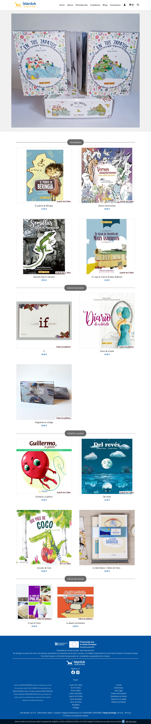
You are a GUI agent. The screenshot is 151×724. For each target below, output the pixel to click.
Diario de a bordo (107, 351)
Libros (70, 5)
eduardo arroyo (43, 685)
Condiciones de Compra (119, 696)
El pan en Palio (34, 623)
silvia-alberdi (32, 700)
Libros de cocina (76, 702)
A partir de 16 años (76, 696)
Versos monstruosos (107, 205)
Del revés (107, 496)
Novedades (76, 704)
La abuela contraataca (75, 623)
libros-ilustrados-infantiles (33, 691)
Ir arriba (118, 685)
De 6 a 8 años (76, 690)
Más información (131, 721)
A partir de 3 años (75, 685)
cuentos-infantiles (26, 685)
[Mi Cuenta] (124, 4)
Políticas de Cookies (118, 702)
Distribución (82, 5)
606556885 (87, 713)
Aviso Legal (119, 690)
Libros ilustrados (76, 699)
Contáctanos (118, 688)
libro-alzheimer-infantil (21, 688)
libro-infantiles (33, 688)
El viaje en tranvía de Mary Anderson (107, 276)
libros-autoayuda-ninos (44, 688)
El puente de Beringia (44, 205)
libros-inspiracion (19, 694)
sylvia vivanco (39, 700)
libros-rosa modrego (43, 694)
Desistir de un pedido (118, 699)
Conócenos (115, 5)
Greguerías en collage (44, 422)
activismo (16, 685)
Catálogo (76, 707)
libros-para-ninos (31, 694)
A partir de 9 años (75, 693)
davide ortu (36, 685)
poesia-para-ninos (40, 697)
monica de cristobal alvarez (27, 697)
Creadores (95, 5)
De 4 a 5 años (76, 688)
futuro (50, 685)
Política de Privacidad (118, 693)
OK (123, 721)
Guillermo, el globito (44, 496)
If (44, 351)
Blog (105, 5)
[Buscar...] (138, 4)
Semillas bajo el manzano (44, 276)
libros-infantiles (47, 691)
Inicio (62, 5)
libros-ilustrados (18, 691)
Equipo (75, 680)
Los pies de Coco (44, 567)
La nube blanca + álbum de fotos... (107, 567)
